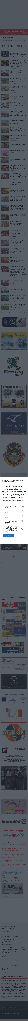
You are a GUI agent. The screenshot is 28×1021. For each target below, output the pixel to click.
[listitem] (14, 507)
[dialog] (14, 510)
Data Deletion (5, 540)
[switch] (22, 510)
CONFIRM (8, 535)
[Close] (25, 480)
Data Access (14, 540)
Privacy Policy (22, 540)
